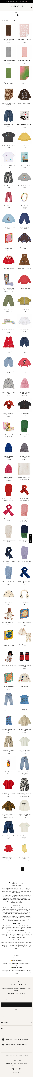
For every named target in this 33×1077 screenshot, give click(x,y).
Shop (3, 1017)
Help (3, 1028)
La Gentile (5, 1034)
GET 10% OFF (30, 538)
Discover (4, 1022)
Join (16, 1004)
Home (16, 12)
